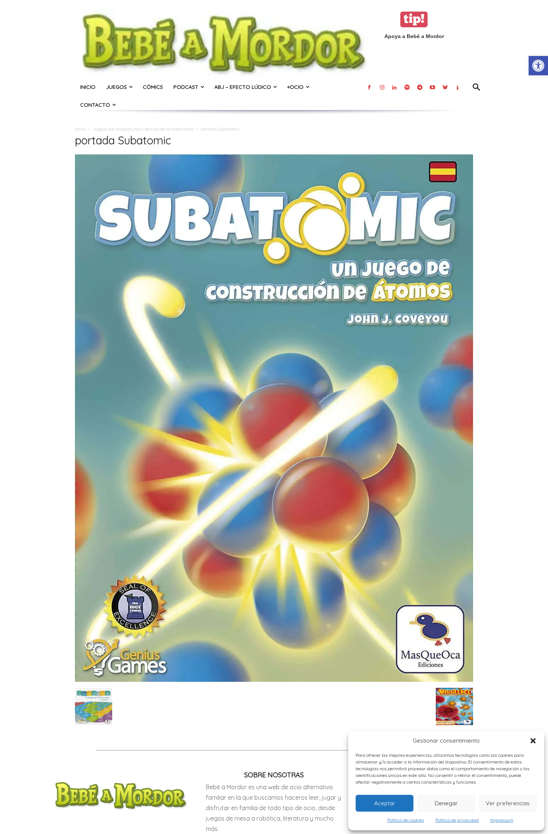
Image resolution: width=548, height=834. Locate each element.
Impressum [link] (501, 820)
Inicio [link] (80, 129)
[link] (538, 65)
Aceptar (384, 803)
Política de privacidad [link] (457, 820)
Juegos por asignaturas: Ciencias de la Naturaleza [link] (143, 129)
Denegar (446, 803)
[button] (533, 740)
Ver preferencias (508, 803)
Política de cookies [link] (405, 820)
